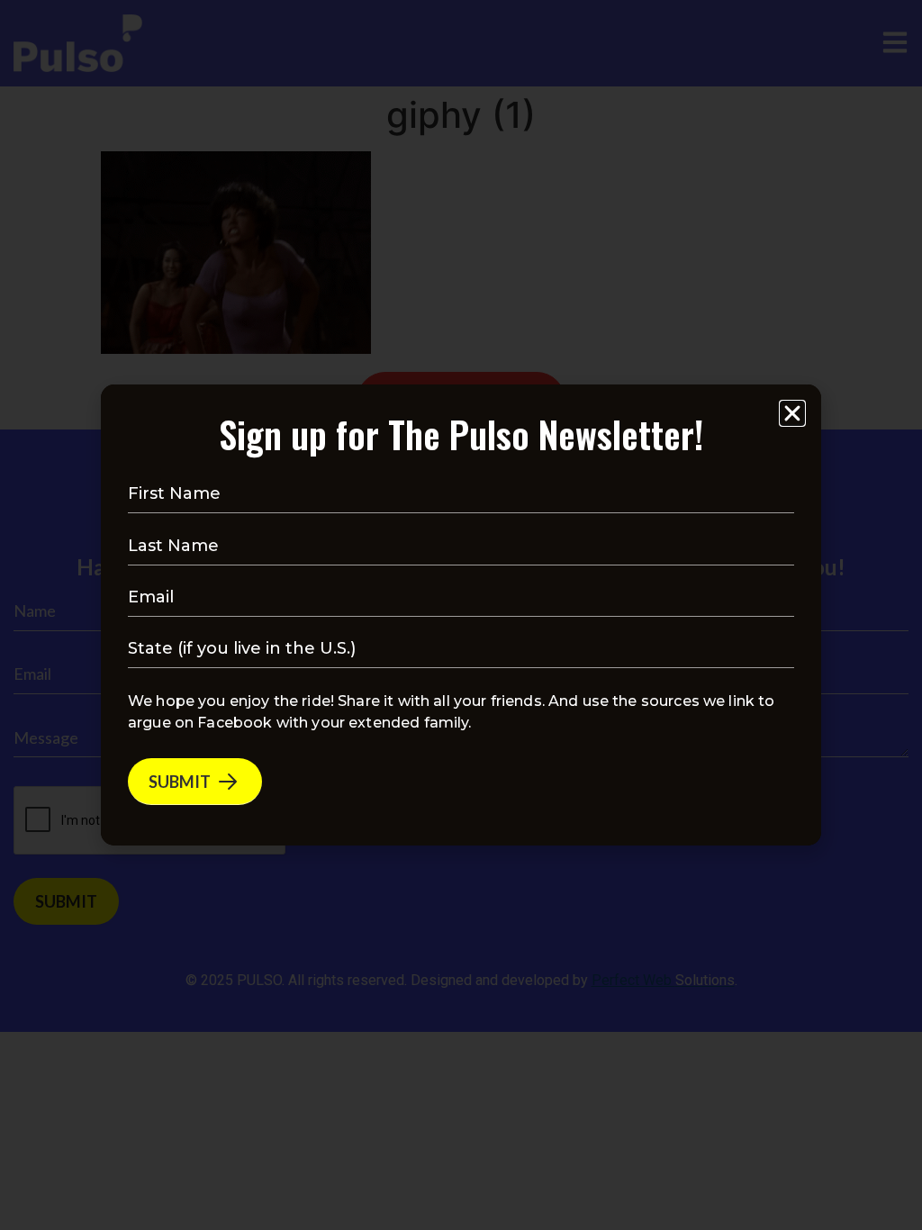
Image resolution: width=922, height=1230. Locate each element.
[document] (461, 615)
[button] (792, 413)
